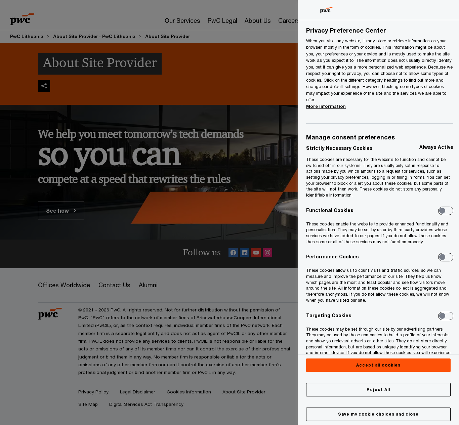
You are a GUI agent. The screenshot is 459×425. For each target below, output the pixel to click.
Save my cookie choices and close (378, 414)
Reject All (378, 389)
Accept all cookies (378, 365)
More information (326, 106)
